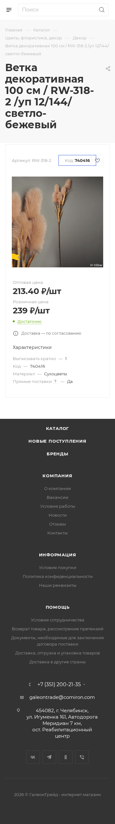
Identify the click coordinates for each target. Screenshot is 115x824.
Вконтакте (33, 757)
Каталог (57, 428)
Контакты (57, 532)
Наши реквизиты (57, 585)
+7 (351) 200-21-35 (59, 684)
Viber (82, 757)
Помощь (58, 607)
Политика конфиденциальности (58, 576)
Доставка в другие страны (57, 661)
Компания (57, 475)
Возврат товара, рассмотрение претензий (57, 628)
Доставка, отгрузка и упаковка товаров (57, 652)
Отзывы (57, 523)
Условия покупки (57, 567)
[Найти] (101, 9)
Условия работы (57, 506)
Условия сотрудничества (57, 619)
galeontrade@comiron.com (62, 697)
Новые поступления (57, 441)
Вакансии (57, 497)
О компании (57, 488)
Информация (57, 554)
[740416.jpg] (57, 221)
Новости (58, 515)
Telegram (49, 757)
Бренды (57, 453)
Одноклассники (66, 757)
